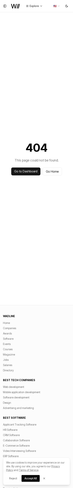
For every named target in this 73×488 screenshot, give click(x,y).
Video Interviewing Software (19, 450)
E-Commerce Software (16, 445)
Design (7, 402)
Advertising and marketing (18, 408)
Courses (8, 349)
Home (6, 322)
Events (7, 344)
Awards (7, 333)
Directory (8, 370)
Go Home (52, 171)
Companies (9, 328)
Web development (13, 386)
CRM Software (11, 435)
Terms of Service (28, 470)
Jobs (6, 359)
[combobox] (57, 6)
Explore (34, 6)
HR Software (10, 429)
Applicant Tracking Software (19, 424)
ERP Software (11, 456)
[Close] (44, 478)
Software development (16, 397)
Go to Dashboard (25, 171)
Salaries (7, 365)
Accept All (31, 478)
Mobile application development (21, 392)
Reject (13, 478)
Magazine (9, 354)
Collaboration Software (16, 440)
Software (8, 338)
